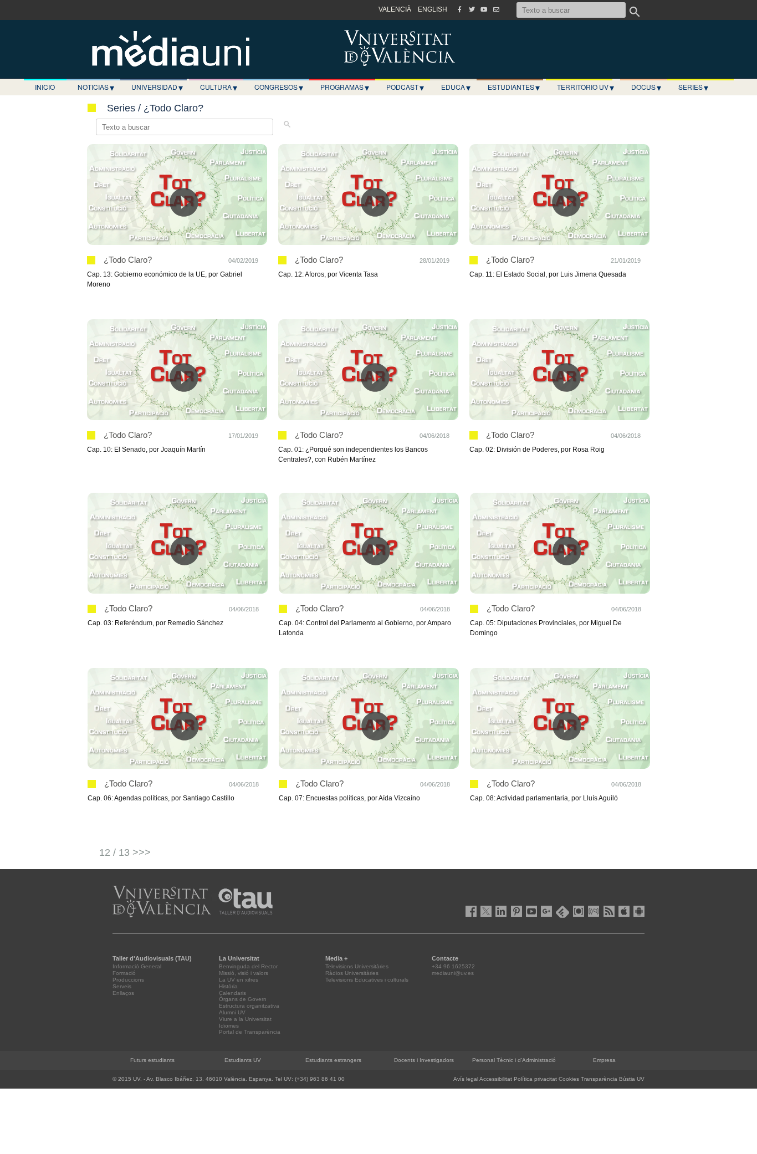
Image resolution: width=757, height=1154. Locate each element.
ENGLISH (432, 9)
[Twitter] (471, 9)
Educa (455, 87)
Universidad (157, 87)
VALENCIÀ (394, 9)
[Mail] (496, 9)
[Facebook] (459, 9)
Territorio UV (585, 87)
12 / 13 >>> (125, 852)
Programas (344, 87)
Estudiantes (514, 87)
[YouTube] (484, 9)
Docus (646, 87)
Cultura (218, 87)
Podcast (405, 87)
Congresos (278, 87)
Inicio (45, 86)
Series (693, 87)
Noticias (96, 87)
